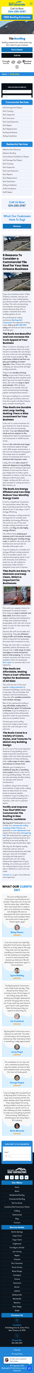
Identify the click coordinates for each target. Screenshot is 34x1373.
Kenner (17, 1287)
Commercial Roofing (17, 1199)
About (17, 1191)
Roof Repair (7, 125)
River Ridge (17, 1307)
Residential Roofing (17, 1195)
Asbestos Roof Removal (11, 149)
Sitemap (17, 1350)
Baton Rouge (17, 1271)
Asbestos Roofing (9, 153)
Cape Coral (17, 1236)
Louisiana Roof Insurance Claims (17, 1207)
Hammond (17, 1283)
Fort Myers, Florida (17, 1247)
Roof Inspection (9, 115)
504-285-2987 (17, 11)
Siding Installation (10, 136)
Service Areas (17, 1203)
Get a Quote (17, 49)
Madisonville (17, 1295)
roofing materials (16, 687)
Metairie (17, 1303)
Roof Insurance (8, 118)
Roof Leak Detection (11, 122)
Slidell (17, 1310)
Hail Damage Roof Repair (12, 107)
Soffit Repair (8, 192)
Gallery (17, 1211)
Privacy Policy (17, 1354)
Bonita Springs (17, 1232)
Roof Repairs (8, 174)
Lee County (17, 1251)
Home (17, 1187)
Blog (17, 1219)
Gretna (17, 1279)
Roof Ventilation (9, 181)
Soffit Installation (9, 189)
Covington (17, 1275)
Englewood (17, 1244)
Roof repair (7, 662)
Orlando (17, 1259)
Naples (17, 1255)
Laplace (17, 1291)
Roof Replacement (10, 129)
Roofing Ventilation (10, 132)
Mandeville (17, 1299)
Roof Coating (8, 111)
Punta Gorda (17, 1267)
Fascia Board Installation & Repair (16, 157)
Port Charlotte (17, 1263)
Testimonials (17, 1215)
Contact (17, 1223)
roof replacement (20, 830)
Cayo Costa (17, 1240)
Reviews (17, 226)
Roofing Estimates (17, 17)
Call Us (17, 55)
